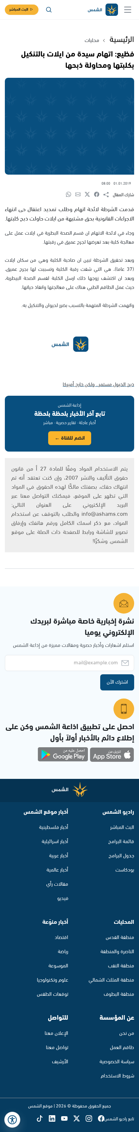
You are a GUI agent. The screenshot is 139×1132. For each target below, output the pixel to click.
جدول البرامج (121, 856)
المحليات (124, 922)
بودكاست (124, 870)
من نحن (126, 1033)
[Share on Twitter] (89, 195)
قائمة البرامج (121, 841)
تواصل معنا (57, 1047)
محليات (92, 40)
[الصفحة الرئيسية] (102, 10)
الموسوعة (58, 966)
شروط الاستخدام (117, 1076)
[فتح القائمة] (127, 9)
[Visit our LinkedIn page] (55, 1119)
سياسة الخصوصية (117, 1062)
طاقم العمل (122, 1047)
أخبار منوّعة (55, 922)
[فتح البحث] (48, 9)
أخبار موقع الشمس (46, 812)
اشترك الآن (117, 682)
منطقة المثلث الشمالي (111, 980)
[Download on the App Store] (112, 754)
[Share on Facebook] (98, 195)
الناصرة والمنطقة (117, 951)
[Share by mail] (80, 195)
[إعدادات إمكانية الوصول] (12, 1119)
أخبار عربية (58, 856)
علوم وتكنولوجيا (52, 980)
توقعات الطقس (52, 994)
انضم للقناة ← (70, 438)
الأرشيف (60, 1062)
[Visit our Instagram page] (92, 1119)
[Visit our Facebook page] (101, 1119)
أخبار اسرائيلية (55, 841)
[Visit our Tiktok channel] (43, 1119)
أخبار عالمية (57, 870)
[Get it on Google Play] (63, 754)
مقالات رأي (57, 884)
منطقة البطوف (119, 994)
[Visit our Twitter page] (79, 1119)
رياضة (63, 951)
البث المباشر (18, 9)
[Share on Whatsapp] (70, 195)
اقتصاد (61, 937)
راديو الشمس (118, 812)
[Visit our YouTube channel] (67, 1119)
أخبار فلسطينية (53, 827)
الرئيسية (122, 40)
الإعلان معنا (56, 1033)
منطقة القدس (120, 937)
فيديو (62, 898)
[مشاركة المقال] (108, 195)
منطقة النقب (121, 966)
